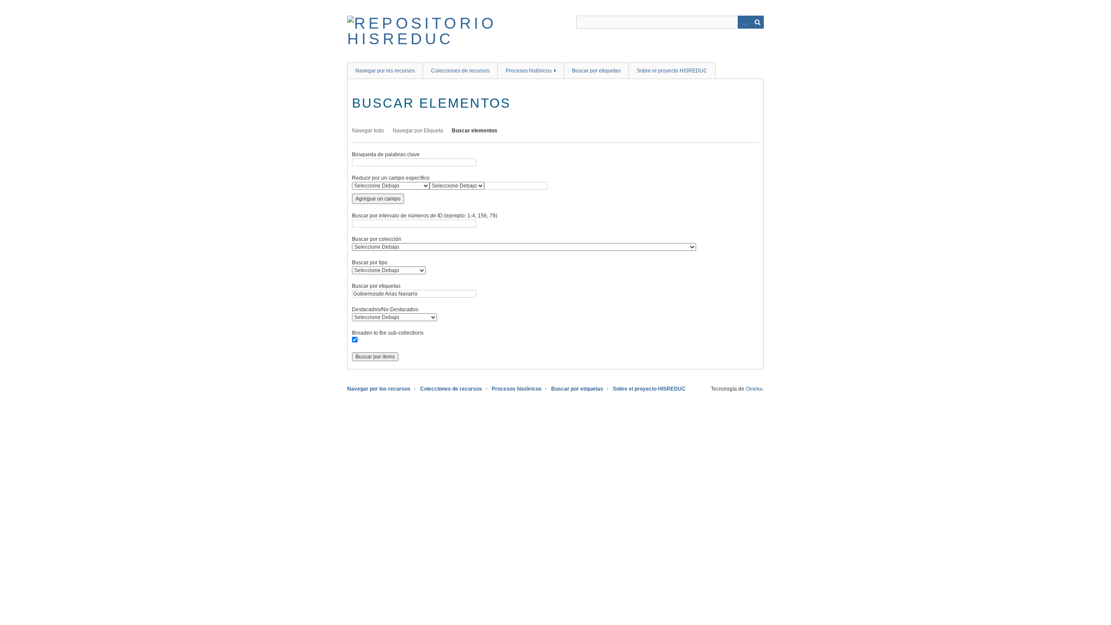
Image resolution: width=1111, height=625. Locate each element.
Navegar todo (368, 131)
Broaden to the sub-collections (388, 333)
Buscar (757, 22)
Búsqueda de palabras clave (386, 154)
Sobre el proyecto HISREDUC (672, 71)
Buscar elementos (474, 131)
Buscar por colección (376, 239)
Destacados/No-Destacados (385, 309)
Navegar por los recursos (385, 71)
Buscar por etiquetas (596, 71)
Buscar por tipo (370, 263)
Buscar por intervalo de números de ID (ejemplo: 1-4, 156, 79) (424, 216)
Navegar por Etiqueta (418, 131)
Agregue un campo (378, 199)
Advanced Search (744, 22)
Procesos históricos (529, 71)
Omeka (754, 389)
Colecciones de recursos (460, 71)
